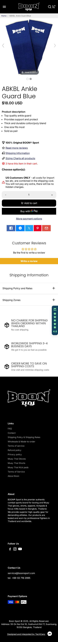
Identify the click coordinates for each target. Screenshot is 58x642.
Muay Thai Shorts (16, 463)
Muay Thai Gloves (17, 459)
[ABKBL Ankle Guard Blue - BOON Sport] (27, 79)
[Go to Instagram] (15, 549)
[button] (55, 320)
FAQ (10, 428)
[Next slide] (55, 45)
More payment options (29, 218)
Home (3, 16)
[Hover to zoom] (29, 46)
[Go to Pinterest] (37, 228)
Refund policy (14, 450)
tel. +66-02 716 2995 (19, 577)
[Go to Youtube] (20, 549)
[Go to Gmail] (46, 228)
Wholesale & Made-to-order (21, 441)
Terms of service (16, 446)
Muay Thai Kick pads (18, 467)
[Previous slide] (3, 45)
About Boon (13, 476)
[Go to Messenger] (20, 228)
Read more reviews (17, 147)
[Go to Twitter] (29, 228)
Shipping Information (18, 153)
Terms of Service (16, 471)
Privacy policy (15, 454)
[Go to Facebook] (11, 228)
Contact (11, 433)
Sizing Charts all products (20, 158)
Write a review (29, 261)
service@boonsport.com (21, 573)
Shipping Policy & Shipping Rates (24, 437)
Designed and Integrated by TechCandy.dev (29, 634)
